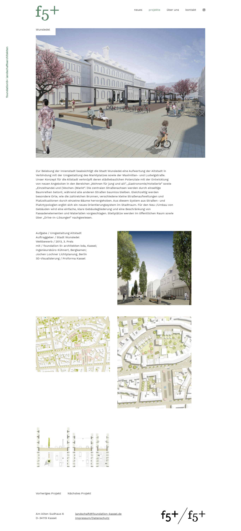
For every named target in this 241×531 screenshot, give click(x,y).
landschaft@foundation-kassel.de (98, 513)
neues (138, 9)
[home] (47, 19)
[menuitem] (138, 10)
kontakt (190, 9)
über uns (173, 9)
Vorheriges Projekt (48, 493)
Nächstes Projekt (79, 493)
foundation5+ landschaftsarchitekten (7, 72)
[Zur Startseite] (183, 523)
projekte (154, 9)
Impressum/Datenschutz (92, 518)
